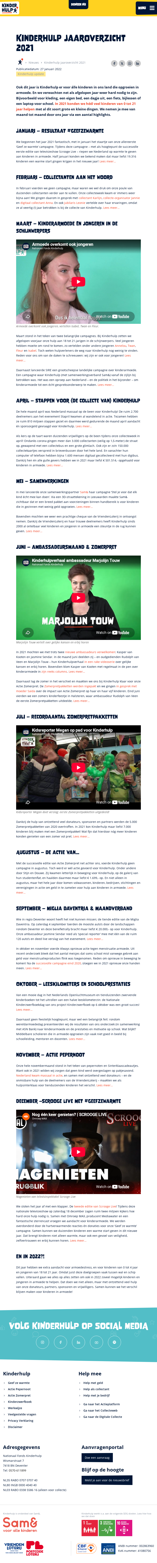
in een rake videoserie (99, 662)
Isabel (32, 350)
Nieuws (34, 62)
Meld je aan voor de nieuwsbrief (107, 1480)
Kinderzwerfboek (20, 1402)
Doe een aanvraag (97, 1458)
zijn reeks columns (54, 671)
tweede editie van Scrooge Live (95, 1206)
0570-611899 (17, 1470)
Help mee (89, 1373)
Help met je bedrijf (96, 1395)
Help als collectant (96, 1389)
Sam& (84, 492)
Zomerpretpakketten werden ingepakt (70, 686)
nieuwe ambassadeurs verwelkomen (90, 652)
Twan (131, 346)
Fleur (19, 350)
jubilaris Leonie (74, 203)
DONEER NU (78, 4)
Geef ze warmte (19, 1383)
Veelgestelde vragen (22, 1414)
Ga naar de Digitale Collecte (102, 1417)
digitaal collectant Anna (36, 203)
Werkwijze (15, 1408)
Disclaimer (15, 1427)
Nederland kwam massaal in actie (39, 1075)
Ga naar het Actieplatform (101, 1404)
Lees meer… (108, 161)
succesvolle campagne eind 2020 (58, 963)
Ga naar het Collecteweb (100, 1410)
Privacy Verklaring (20, 1421)
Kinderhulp (16, 1373)
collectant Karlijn (90, 198)
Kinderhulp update (31, 74)
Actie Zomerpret (19, 1395)
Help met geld (93, 1383)
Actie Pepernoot (19, 1389)
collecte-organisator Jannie (121, 198)
